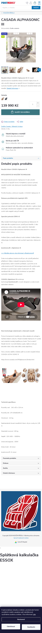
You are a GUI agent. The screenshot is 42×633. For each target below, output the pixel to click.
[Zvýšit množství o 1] (38, 103)
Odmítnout (11, 626)
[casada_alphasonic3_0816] (21, 320)
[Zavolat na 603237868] (27, 3)
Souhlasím (31, 627)
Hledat (36, 8)
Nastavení (21, 619)
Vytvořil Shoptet (22, 542)
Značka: (12, 126)
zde (34, 614)
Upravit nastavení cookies (21, 538)
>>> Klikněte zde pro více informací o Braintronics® (17, 253)
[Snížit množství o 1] (38, 105)
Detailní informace (12, 88)
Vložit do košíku (22, 112)
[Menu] (39, 2)
